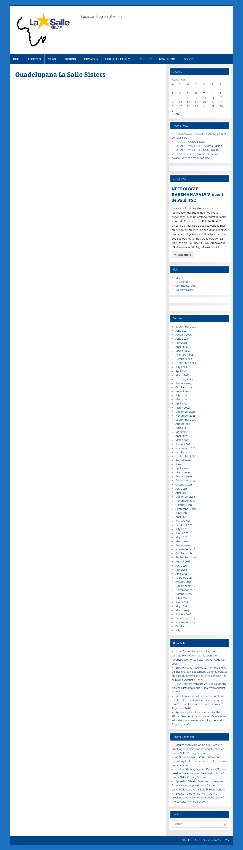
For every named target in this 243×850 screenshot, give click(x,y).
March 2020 (182, 472)
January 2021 (183, 444)
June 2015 (181, 602)
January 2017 (183, 545)
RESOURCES (144, 59)
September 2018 (185, 509)
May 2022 (181, 399)
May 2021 (181, 432)
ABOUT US (34, 59)
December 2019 (185, 480)
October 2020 (183, 452)
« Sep (175, 114)
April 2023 (181, 371)
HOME (17, 59)
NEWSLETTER (167, 59)
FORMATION (90, 59)
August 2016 (183, 561)
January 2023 (183, 383)
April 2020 (181, 468)
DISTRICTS (69, 59)
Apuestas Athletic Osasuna (191, 781)
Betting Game (183, 793)
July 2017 (181, 529)
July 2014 (181, 630)
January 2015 (183, 614)
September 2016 (185, 557)
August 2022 (183, 391)
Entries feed (182, 281)
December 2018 (185, 496)
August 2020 (183, 460)
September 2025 (185, 326)
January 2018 (183, 521)
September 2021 (185, 419)
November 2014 (185, 622)
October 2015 (183, 594)
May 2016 (181, 569)
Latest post (179, 178)
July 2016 (181, 565)
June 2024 (181, 338)
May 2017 (181, 537)
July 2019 (181, 488)
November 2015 (185, 590)
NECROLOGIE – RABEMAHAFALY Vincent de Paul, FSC (198, 194)
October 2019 (183, 484)
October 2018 (183, 504)
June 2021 (181, 428)
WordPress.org (184, 289)
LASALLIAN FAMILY (117, 59)
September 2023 (185, 363)
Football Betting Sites (188, 769)
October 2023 (183, 359)
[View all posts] (225, 179)
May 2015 (181, 606)
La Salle (180, 643)
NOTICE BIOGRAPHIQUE (190, 141)
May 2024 (181, 342)
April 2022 (181, 403)
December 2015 (185, 586)
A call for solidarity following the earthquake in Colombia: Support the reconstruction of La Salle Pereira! (194, 655)
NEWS (52, 59)
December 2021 (185, 411)
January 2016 (183, 581)
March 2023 (182, 375)
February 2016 (184, 577)
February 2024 (184, 354)
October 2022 (183, 387)
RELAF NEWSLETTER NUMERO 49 (197, 150)
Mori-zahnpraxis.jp (186, 745)
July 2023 (181, 367)
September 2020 (185, 456)
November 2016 (185, 549)
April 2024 (181, 346)
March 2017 (182, 541)
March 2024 (182, 351)
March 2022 (182, 407)
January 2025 (183, 334)
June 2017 (181, 533)
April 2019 (181, 492)
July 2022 (181, 395)
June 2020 (181, 464)
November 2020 (185, 448)
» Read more (182, 254)
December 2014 (185, 618)
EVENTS (188, 59)
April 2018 (181, 517)
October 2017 (183, 525)
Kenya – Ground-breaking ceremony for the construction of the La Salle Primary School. (198, 749)
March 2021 (182, 440)
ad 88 (178, 757)
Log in (179, 277)
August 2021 (182, 423)
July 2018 (181, 512)
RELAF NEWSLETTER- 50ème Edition (198, 146)
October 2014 (183, 626)
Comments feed (185, 285)
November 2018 (185, 500)
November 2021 (185, 415)
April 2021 (181, 436)
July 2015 (181, 598)
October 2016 (183, 553)
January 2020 (183, 476)
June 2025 (181, 330)
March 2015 (182, 610)
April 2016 (181, 573)
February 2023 (184, 379)
